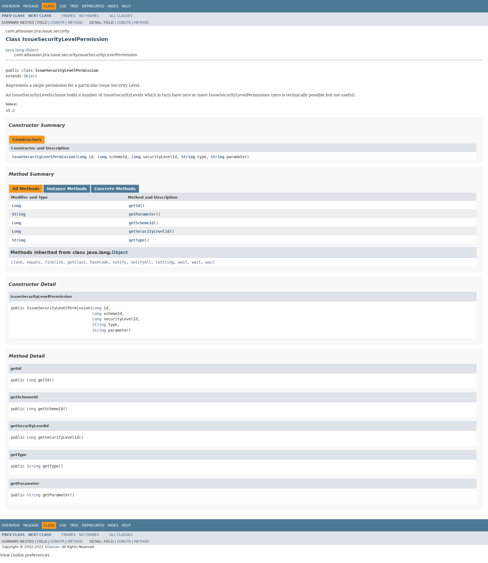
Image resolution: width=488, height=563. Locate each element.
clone (16, 262)
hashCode (99, 262)
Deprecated (93, 6)
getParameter (142, 214)
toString (165, 262)
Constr (57, 23)
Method (75, 23)
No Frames (89, 16)
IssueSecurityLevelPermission (43, 157)
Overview (11, 6)
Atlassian (52, 547)
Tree (74, 6)
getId (134, 205)
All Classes (121, 16)
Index (113, 6)
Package (31, 6)
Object (30, 76)
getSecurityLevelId (149, 231)
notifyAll (141, 262)
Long (81, 157)
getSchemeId (141, 223)
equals (33, 262)
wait (182, 262)
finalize (54, 262)
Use (62, 6)
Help (126, 6)
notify (119, 262)
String (188, 157)
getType (137, 240)
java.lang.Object (22, 50)
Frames (69, 16)
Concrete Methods (115, 188)
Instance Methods (67, 188)
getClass (76, 262)
